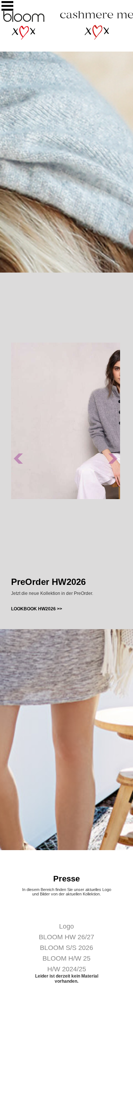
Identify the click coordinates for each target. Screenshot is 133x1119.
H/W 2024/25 (66, 969)
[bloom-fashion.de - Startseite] (23, 38)
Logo (66, 926)
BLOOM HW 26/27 (66, 937)
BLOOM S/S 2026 (66, 947)
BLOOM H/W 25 (66, 958)
